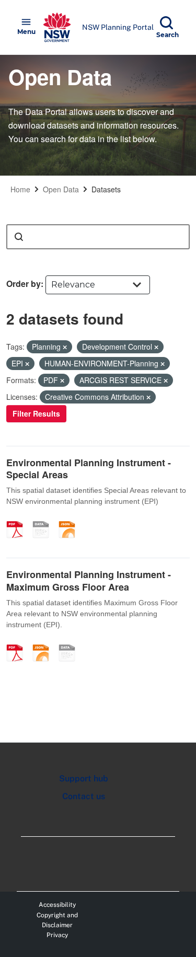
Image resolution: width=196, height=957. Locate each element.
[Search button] (18, 236)
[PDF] (18, 518)
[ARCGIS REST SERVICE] (44, 518)
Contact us (83, 796)
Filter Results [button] (36, 413)
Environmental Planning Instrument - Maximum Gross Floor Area (88, 580)
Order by (23, 284)
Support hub (83, 778)
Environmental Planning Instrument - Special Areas (88, 468)
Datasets (106, 189)
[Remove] (65, 347)
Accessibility (57, 904)
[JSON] (71, 518)
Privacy (57, 935)
